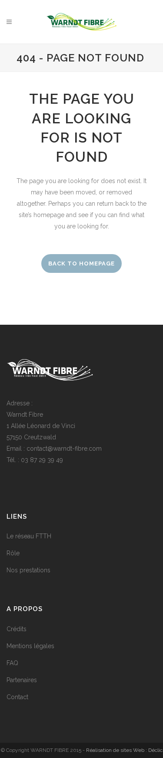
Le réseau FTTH (29, 536)
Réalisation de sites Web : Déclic (124, 750)
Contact (17, 696)
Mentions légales (30, 645)
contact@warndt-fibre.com (64, 448)
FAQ (12, 662)
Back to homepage (81, 263)
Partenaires (22, 679)
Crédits (17, 628)
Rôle (13, 553)
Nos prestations (28, 570)
